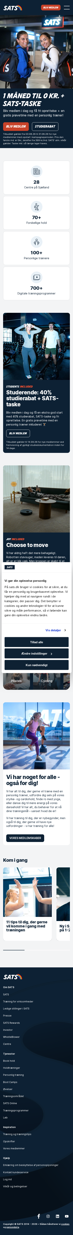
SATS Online (10, 1103)
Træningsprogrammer (16, 1110)
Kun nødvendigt (36, 665)
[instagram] (48, 1216)
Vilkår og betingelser (15, 1186)
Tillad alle (36, 642)
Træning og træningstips (17, 1134)
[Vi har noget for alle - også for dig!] (36, 735)
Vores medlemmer (14, 1148)
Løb (5, 1117)
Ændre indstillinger (34, 653)
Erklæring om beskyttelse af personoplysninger (30, 1165)
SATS (6, 994)
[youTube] (67, 1216)
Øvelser (7, 1089)
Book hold (9, 1060)
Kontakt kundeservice (15, 1172)
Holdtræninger (11, 1067)
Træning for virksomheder (18, 1001)
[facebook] (39, 1216)
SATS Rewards (11, 1022)
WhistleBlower (11, 1036)
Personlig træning (13, 1074)
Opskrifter (9, 1141)
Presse (7, 1015)
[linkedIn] (57, 1216)
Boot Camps (10, 1082)
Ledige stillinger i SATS (16, 1008)
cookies (65, 1224)
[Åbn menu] (67, 7)
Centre (7, 1044)
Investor (8, 1029)
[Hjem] (12, 7)
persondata (12, 1227)
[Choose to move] (36, 498)
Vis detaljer (53, 630)
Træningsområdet (13, 1096)
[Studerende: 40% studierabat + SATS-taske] (36, 346)
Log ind (7, 1179)
